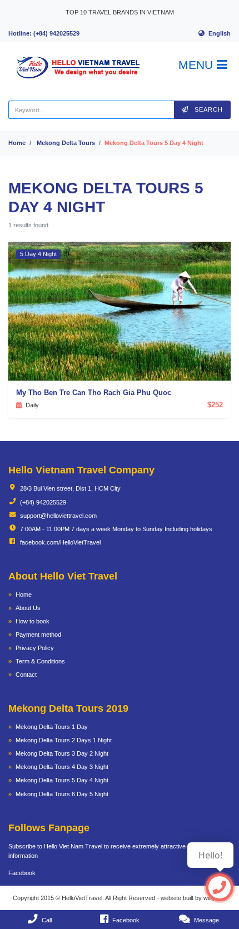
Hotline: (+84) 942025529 (43, 33)
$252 (215, 405)
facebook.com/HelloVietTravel (60, 542)
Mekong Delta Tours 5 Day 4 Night (62, 780)
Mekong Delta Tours (66, 142)
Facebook (22, 873)
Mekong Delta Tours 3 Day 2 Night (62, 753)
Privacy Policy (35, 648)
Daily (32, 405)
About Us (28, 608)
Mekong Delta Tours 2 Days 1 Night (64, 740)
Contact (26, 674)
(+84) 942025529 (43, 502)
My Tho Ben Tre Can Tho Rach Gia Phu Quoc (93, 392)
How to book (32, 621)
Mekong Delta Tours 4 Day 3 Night (62, 766)
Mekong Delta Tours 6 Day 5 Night (62, 794)
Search (207, 109)
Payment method (38, 634)
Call (47, 920)
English (219, 33)
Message (206, 920)
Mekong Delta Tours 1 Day (52, 726)
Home (17, 142)
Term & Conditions (40, 661)
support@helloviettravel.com (58, 515)
